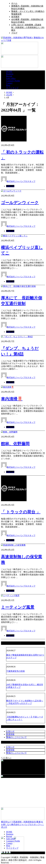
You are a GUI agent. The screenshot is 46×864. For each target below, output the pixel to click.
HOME (9, 71)
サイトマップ (12, 88)
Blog (8, 85)
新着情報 (10, 734)
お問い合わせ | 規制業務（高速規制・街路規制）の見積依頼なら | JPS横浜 (27, 27)
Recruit (9, 76)
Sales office (10, 78)
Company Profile (13, 81)
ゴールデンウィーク (20, 202)
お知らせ (10, 186)
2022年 (9, 95)
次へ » (8, 758)
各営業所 (15, 17)
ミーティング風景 (17, 607)
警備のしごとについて (16, 737)
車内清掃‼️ (11, 399)
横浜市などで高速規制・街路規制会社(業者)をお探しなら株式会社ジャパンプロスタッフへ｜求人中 (22, 824)
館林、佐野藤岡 (15, 443)
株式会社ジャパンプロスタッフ (21, 181)
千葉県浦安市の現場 (15, 671)
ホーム (14, 3)
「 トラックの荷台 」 (21, 512)
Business (9, 74)
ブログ (14, 33)
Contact (9, 83)
